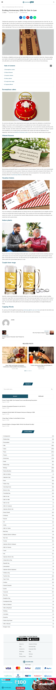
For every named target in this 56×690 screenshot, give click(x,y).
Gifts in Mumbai (28, 623)
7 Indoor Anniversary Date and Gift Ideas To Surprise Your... (41, 366)
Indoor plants (8, 78)
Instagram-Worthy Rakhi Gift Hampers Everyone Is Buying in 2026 (18, 412)
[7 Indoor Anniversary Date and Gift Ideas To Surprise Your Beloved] (41, 355)
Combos (28, 582)
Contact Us (21, 649)
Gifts (28, 445)
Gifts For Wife (28, 499)
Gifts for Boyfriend (28, 607)
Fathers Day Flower (28, 620)
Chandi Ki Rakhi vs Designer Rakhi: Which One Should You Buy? (18, 424)
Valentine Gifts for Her (28, 509)
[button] (4, 359)
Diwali (28, 461)
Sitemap (31, 654)
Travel (28, 550)
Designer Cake (28, 626)
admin (5, 12)
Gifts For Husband (28, 506)
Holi (28, 553)
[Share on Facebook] (20, 17)
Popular (40, 396)
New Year (28, 537)
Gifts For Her (28, 496)
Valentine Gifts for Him (28, 557)
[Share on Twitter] (24, 17)
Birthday (28, 467)
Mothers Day (28, 464)
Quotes (28, 588)
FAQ (20, 646)
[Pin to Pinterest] (27, 17)
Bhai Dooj (28, 531)
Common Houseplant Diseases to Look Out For (14, 406)
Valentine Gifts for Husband (28, 544)
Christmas (28, 515)
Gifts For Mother (28, 474)
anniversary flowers (16, 174)
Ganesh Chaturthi (28, 585)
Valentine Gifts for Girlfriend (28, 534)
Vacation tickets (9, 75)
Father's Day (28, 483)
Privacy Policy (22, 656)
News (28, 480)
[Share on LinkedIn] (31, 17)
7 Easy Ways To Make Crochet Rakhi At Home (13, 418)
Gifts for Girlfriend (28, 604)
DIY (28, 522)
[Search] (53, 2)
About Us (21, 644)
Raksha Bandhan (28, 471)
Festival (28, 541)
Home (3, 7)
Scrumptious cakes (10, 69)
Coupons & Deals (33, 644)
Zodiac (28, 525)
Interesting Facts (28, 487)
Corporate (28, 592)
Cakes (28, 448)
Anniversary (28, 458)
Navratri (28, 518)
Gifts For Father (28, 528)
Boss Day (28, 595)
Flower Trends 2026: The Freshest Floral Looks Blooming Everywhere (19, 400)
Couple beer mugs (9, 81)
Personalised (28, 442)
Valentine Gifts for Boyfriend (28, 569)
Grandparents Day (28, 601)
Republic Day (28, 563)
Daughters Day (28, 598)
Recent (15, 396)
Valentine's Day (28, 477)
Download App (32, 646)
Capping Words (9, 84)
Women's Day (28, 490)
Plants (28, 452)
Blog (30, 651)
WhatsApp (21, 651)
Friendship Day (28, 493)
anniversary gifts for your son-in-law (31, 310)
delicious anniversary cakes (21, 132)
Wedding (28, 611)
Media (20, 654)
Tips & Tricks (28, 579)
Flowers (28, 455)
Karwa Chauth (28, 512)
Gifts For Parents (28, 547)
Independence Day (28, 560)
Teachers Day (28, 576)
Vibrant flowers (9, 72)
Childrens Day (28, 572)
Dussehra (28, 617)
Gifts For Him (28, 502)
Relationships (28, 439)
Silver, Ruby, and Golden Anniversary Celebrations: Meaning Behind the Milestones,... (14, 366)
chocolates (28, 614)
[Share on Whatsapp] (34, 17)
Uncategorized (28, 436)
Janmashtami (28, 566)
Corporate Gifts (32, 649)
